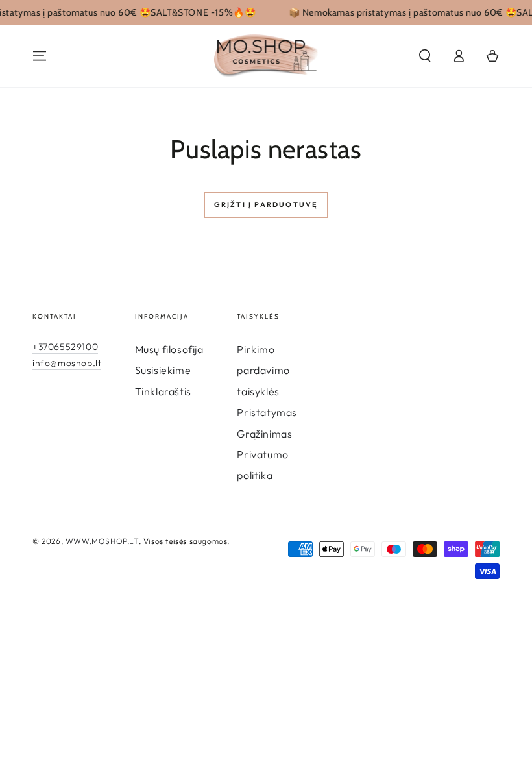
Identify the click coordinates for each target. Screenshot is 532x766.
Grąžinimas (264, 433)
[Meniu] (39, 56)
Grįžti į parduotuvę (266, 204)
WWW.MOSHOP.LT (102, 541)
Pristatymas (267, 412)
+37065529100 (65, 346)
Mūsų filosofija (169, 349)
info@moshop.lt (66, 363)
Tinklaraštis (163, 391)
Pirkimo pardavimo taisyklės (263, 370)
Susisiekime (163, 370)
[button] (425, 56)
